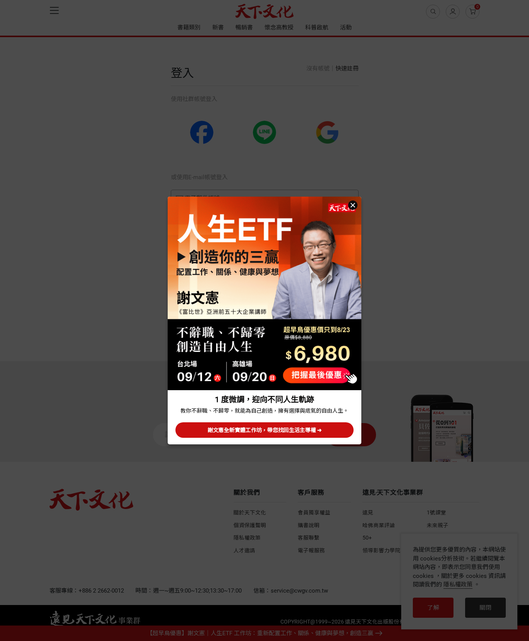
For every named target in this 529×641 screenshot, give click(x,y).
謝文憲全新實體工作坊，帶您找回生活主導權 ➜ (265, 430)
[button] (352, 205)
